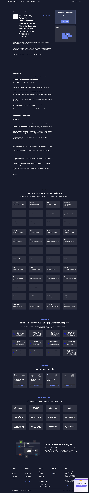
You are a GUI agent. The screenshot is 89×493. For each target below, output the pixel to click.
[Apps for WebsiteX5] (19, 426)
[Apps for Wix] (36, 408)
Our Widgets (14, 473)
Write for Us (40, 478)
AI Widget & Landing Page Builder (44, 484)
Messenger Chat (28, 473)
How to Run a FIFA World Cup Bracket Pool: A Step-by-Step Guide (71, 471)
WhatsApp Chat (28, 476)
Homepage (14, 470)
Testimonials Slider (28, 478)
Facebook (54, 470)
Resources (33, 1)
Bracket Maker (41, 483)
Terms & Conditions (66, 490)
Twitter (54, 471)
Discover (14, 11)
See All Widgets (27, 481)
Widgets (22, 1)
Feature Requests (41, 476)
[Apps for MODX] (36, 426)
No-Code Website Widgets (43, 481)
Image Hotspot (27, 471)
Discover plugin (20, 385)
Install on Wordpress (47, 15)
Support (39, 1)
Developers (14, 478)
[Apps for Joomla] (36, 417)
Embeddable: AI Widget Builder (30, 470)
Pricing (28, 1)
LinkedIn (54, 473)
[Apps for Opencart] (53, 426)
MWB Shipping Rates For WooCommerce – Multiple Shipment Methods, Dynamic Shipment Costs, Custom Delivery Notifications (36, 12)
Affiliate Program (41, 473)
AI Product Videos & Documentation (44, 486)
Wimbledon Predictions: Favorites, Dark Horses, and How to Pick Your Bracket (70, 484)
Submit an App (74, 1)
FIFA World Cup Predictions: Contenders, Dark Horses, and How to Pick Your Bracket (70, 481)
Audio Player (27, 479)
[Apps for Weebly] (70, 408)
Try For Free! (65, 21)
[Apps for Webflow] (19, 417)
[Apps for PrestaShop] (53, 417)
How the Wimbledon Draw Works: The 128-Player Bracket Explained (70, 473)
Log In (80, 1)
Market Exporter (67, 380)
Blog (39, 470)
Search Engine (14, 476)
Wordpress (19, 11)
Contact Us (40, 479)
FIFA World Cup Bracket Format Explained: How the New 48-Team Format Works (70, 476)
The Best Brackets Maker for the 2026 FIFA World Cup (70, 478)
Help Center (40, 471)
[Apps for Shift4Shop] (70, 417)
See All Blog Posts (68, 485)
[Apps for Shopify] (53, 408)
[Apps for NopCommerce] (70, 426)
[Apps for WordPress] (19, 408)
